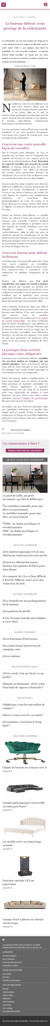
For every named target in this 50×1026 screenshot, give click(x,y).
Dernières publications (12, 980)
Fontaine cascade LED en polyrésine (18, 884)
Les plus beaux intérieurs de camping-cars (22, 647)
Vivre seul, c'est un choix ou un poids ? (23, 675)
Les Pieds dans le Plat (11, 1011)
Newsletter (7, 974)
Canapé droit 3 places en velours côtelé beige (23, 923)
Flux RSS (6, 977)
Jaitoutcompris (8, 992)
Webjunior (7, 998)
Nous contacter (9, 959)
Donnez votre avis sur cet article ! (25, 450)
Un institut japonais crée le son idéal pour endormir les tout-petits (25, 553)
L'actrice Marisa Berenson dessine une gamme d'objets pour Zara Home (24, 566)
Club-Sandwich (9, 1002)
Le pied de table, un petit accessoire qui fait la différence (23, 497)
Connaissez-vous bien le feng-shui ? (22, 723)
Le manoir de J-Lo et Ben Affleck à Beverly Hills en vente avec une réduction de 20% (24, 580)
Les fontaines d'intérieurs (21, 638)
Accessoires (18, 17)
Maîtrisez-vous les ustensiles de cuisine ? (24, 706)
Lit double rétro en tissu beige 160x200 (22, 845)
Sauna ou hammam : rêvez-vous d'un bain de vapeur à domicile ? (23, 685)
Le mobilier (31, 17)
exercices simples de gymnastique (30, 398)
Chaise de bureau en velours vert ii (25, 769)
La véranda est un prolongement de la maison (24, 602)
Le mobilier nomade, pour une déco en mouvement (22, 515)
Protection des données (12, 962)
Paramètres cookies (10, 966)
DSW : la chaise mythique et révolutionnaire (20, 532)
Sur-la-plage (7, 1008)
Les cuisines (12, 656)
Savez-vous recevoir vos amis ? (24, 715)
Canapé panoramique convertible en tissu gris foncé (24, 806)
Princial (5, 989)
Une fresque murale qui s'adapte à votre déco (24, 619)
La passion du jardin (17, 611)
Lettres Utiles (8, 995)
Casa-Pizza (7, 1005)
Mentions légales (9, 956)
